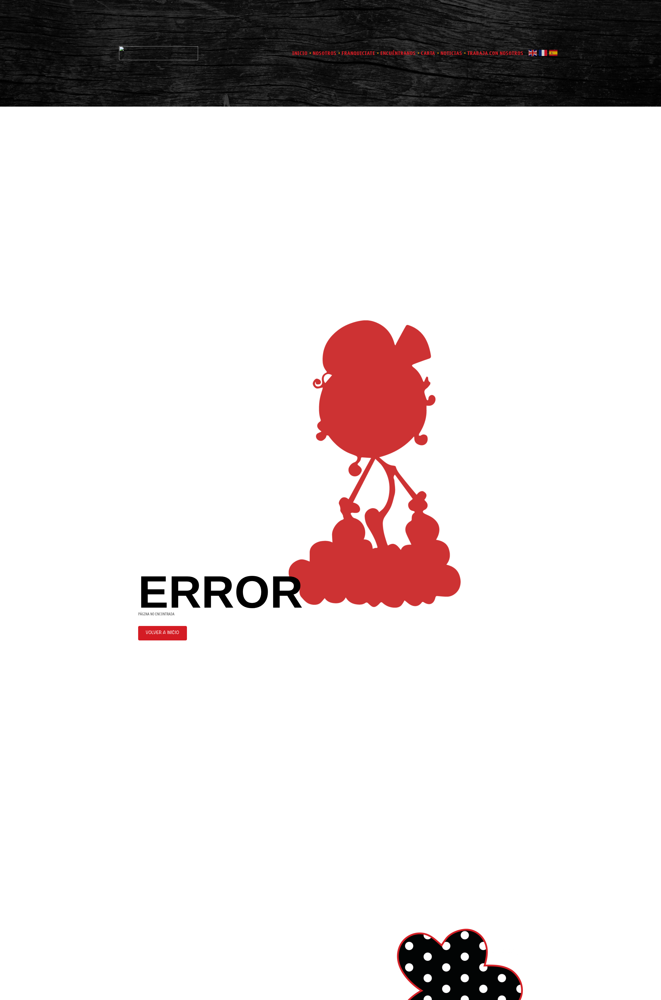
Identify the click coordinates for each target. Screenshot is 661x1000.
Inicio (300, 53)
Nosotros (324, 53)
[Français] (544, 52)
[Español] (554, 52)
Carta (428, 53)
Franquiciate (358, 53)
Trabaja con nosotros (495, 53)
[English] (534, 52)
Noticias (451, 53)
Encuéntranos (398, 53)
